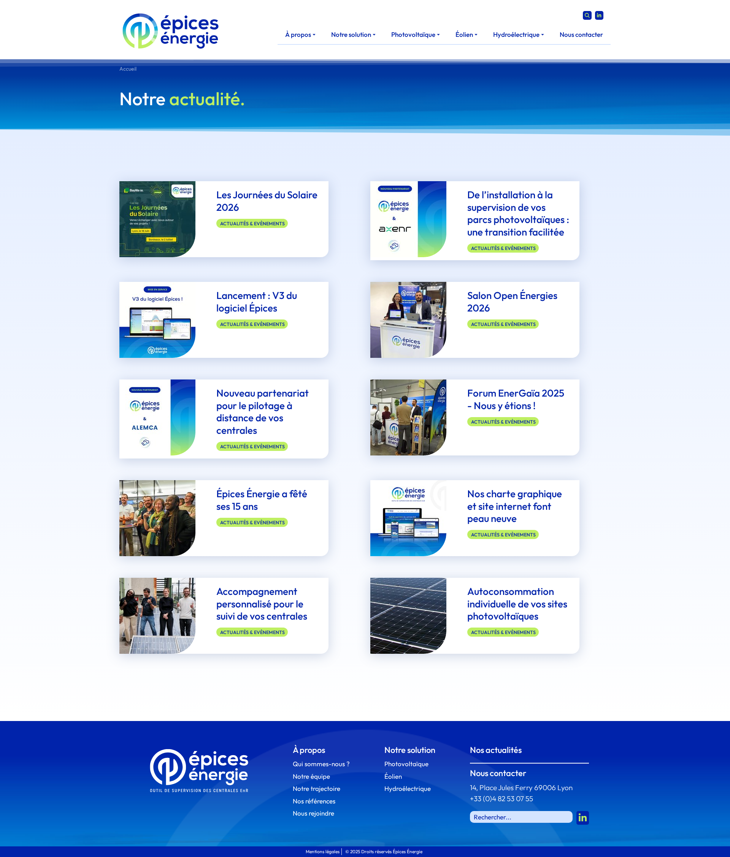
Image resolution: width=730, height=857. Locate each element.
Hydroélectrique (407, 788)
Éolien (393, 776)
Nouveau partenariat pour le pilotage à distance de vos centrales (262, 411)
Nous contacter (498, 773)
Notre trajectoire (316, 788)
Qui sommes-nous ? (321, 764)
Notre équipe (311, 776)
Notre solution (409, 750)
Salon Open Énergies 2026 (512, 301)
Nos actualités (496, 750)
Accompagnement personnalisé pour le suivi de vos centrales (261, 603)
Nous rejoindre (313, 813)
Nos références (314, 801)
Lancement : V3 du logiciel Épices (256, 301)
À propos (309, 750)
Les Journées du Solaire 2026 (266, 200)
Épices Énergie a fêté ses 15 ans (261, 499)
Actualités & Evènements (252, 223)
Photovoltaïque (406, 764)
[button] (301, 34)
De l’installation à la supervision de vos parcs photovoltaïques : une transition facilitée (518, 213)
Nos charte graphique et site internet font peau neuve (514, 506)
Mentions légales (323, 851)
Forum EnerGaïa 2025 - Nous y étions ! (515, 399)
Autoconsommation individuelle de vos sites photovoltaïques (517, 603)
